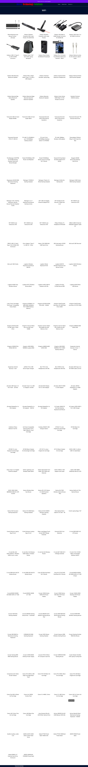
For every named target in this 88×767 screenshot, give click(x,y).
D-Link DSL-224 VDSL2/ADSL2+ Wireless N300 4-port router (13, 553)
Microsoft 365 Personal (75, 243)
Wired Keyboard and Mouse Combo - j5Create (13, 36)
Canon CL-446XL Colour (44, 694)
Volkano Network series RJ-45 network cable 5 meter (75, 57)
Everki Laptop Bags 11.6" (75, 511)
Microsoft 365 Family (12, 264)
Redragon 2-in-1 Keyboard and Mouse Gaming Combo (28, 202)
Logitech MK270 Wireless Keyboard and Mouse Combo (59, 265)
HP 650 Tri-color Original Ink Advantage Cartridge (13, 451)
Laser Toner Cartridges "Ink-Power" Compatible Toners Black (13, 305)
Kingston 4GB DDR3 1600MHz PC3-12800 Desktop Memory (59, 348)
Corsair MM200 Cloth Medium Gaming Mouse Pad (44, 615)
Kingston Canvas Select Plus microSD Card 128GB (28, 327)
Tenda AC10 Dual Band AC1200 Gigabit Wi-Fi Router (59, 159)
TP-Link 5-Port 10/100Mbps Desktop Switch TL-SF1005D (44, 139)
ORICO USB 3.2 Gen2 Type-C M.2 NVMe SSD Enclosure (13, 245)
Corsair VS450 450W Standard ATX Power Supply (75, 595)
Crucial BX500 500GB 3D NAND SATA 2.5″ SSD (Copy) (75, 574)
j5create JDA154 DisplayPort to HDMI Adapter (75, 387)
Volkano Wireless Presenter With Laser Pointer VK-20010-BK (28, 36)
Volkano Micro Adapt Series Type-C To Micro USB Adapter (28, 77)
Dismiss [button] (49, 1)
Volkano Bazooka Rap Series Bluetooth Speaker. (12, 98)
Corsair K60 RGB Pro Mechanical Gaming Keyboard (13, 636)
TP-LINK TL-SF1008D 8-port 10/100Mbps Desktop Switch (28, 139)
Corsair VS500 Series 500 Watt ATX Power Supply (59, 595)
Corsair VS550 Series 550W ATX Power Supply (44, 595)
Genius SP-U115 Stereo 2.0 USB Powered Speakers (44, 492)
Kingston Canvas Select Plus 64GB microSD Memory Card (44, 327)
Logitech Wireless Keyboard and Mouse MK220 (28, 265)
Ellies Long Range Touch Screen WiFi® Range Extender (44, 533)
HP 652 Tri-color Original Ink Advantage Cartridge (59, 428)
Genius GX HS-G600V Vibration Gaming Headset (44, 512)
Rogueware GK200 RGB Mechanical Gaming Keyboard (13, 182)
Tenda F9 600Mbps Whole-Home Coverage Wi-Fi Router (44, 159)
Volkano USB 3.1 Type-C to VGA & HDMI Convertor (13, 57)
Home (59, 4)
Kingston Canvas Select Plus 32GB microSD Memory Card (60, 327)
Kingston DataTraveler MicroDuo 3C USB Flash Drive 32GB (60, 305)
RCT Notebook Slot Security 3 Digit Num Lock (59, 202)
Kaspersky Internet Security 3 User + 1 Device (75, 348)
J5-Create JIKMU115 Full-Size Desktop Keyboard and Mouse (59, 408)
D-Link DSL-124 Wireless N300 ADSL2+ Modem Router (28, 553)
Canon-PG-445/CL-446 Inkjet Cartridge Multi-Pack (28, 675)
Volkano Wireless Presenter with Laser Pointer (44, 36)
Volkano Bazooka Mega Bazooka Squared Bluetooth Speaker (28, 98)
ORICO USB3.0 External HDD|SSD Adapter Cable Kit (75, 224)
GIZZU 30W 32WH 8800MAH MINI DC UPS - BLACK (13, 492)
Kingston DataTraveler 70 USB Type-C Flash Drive (13, 327)
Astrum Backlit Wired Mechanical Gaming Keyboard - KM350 (75, 715)
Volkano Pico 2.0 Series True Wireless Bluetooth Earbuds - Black (60, 57)
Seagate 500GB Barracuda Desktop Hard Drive (75, 159)
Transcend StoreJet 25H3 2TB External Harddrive (60, 118)
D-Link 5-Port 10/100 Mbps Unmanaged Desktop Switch (75, 553)
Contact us (70, 4)
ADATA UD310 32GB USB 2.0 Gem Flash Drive (28, 735)
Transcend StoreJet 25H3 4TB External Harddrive (44, 118)
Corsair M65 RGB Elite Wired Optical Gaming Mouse (59, 615)
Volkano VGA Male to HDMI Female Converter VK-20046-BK (59, 36)
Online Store (64, 4)
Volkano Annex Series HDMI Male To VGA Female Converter (59, 98)
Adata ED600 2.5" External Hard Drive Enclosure (13, 756)
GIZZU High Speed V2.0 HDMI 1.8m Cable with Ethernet (44, 471)
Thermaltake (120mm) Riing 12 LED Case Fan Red (75, 139)
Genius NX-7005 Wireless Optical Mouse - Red (60, 492)
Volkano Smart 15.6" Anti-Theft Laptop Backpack (28, 57)
